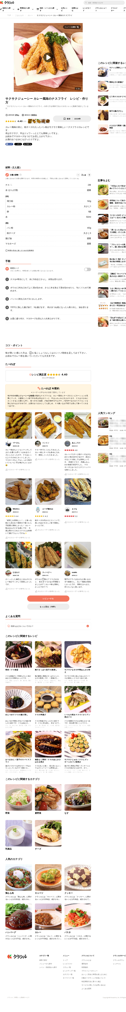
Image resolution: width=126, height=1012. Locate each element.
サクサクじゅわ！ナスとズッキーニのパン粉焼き (76, 760)
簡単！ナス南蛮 (11, 670)
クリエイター (114, 9)
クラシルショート (101, 9)
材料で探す (43, 960)
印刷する (28, 144)
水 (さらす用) (11, 190)
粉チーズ (11, 233)
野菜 (7, 813)
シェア (10, 144)
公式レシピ (64, 9)
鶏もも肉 (9, 893)
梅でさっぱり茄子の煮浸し (46, 670)
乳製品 (8, 849)
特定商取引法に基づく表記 (91, 981)
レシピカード (87, 9)
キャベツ (39, 893)
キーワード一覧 (68, 978)
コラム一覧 (67, 967)
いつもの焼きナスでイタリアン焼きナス (77, 716)
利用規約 (85, 967)
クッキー (68, 893)
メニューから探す (45, 964)
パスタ (67, 932)
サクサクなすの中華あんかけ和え (77, 671)
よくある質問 (86, 989)
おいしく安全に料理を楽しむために (94, 974)
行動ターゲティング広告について (94, 978)
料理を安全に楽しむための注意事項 (21, 250)
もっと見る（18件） (48, 607)
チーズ (38, 849)
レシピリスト (67, 964)
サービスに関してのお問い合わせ (94, 985)
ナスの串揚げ (40, 715)
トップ (65, 960)
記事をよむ (75, 9)
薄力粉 (10, 201)
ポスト (19, 144)
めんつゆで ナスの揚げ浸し (16, 715)
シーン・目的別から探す (48, 967)
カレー (38, 932)
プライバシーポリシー (90, 971)
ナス (7, 185)
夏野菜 (38, 813)
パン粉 (10, 228)
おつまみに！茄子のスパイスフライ (18, 760)
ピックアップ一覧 (69, 971)
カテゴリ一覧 (67, 974)
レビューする (48, 599)
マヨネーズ (10, 243)
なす (66, 813)
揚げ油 (8, 238)
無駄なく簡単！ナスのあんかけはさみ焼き (48, 760)
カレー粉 (11, 206)
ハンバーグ (10, 932)
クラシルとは (86, 960)
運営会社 (85, 964)
